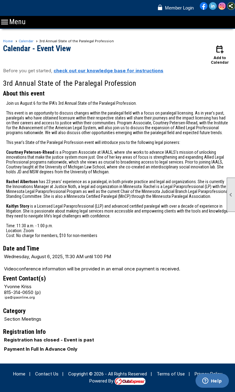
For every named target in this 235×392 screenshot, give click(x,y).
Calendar (26, 41)
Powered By (101, 381)
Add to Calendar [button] (220, 54)
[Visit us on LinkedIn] (213, 6)
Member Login (179, 7)
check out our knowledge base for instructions (108, 71)
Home (8, 41)
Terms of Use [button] (171, 374)
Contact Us (46, 374)
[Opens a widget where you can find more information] (212, 381)
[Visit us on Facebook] (203, 6)
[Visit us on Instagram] (222, 6)
